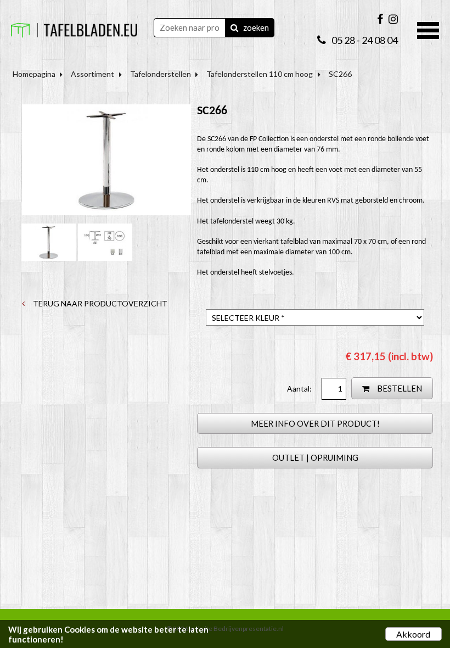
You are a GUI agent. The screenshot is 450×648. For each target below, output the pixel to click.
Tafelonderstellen (160, 74)
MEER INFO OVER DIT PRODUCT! (315, 423)
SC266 (340, 74)
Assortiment (92, 74)
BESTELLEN (398, 388)
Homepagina (34, 74)
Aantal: (300, 388)
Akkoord (413, 634)
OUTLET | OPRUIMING (315, 457)
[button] (428, 29)
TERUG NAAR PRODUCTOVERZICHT (99, 303)
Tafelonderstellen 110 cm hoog (259, 74)
